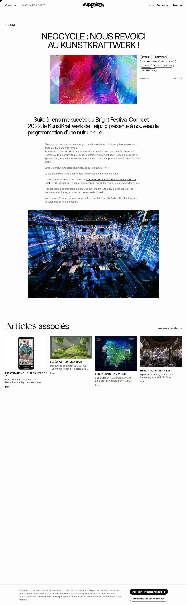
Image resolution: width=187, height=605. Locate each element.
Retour (11, 25)
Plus (7, 386)
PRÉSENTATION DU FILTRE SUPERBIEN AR (26, 374)
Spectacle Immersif (163, 66)
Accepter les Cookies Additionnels (149, 591)
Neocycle (146, 66)
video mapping (148, 70)
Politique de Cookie (49, 596)
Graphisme (146, 57)
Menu (176, 5)
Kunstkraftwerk (149, 61)
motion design (167, 61)
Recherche (163, 5)
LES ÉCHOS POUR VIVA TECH (66, 361)
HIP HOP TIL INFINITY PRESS (155, 370)
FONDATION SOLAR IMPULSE (111, 373)
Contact (9, 5)
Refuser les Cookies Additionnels (149, 598)
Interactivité (161, 57)
